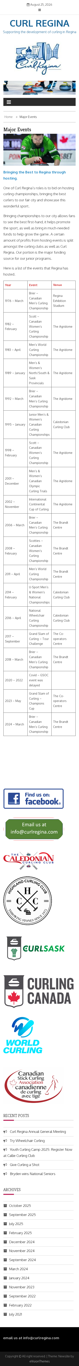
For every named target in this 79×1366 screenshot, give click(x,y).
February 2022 (20, 1305)
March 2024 (18, 1269)
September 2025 (22, 1214)
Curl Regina (39, 23)
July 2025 (16, 1223)
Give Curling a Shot (24, 1164)
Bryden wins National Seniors (32, 1173)
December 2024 (22, 1242)
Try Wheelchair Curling (27, 1140)
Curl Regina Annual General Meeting (38, 1131)
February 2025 (20, 1233)
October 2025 (20, 1205)
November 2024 (22, 1250)
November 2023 (21, 1287)
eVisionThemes (39, 1361)
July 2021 (15, 1314)
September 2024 (22, 1260)
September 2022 (22, 1296)
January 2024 (19, 1278)
